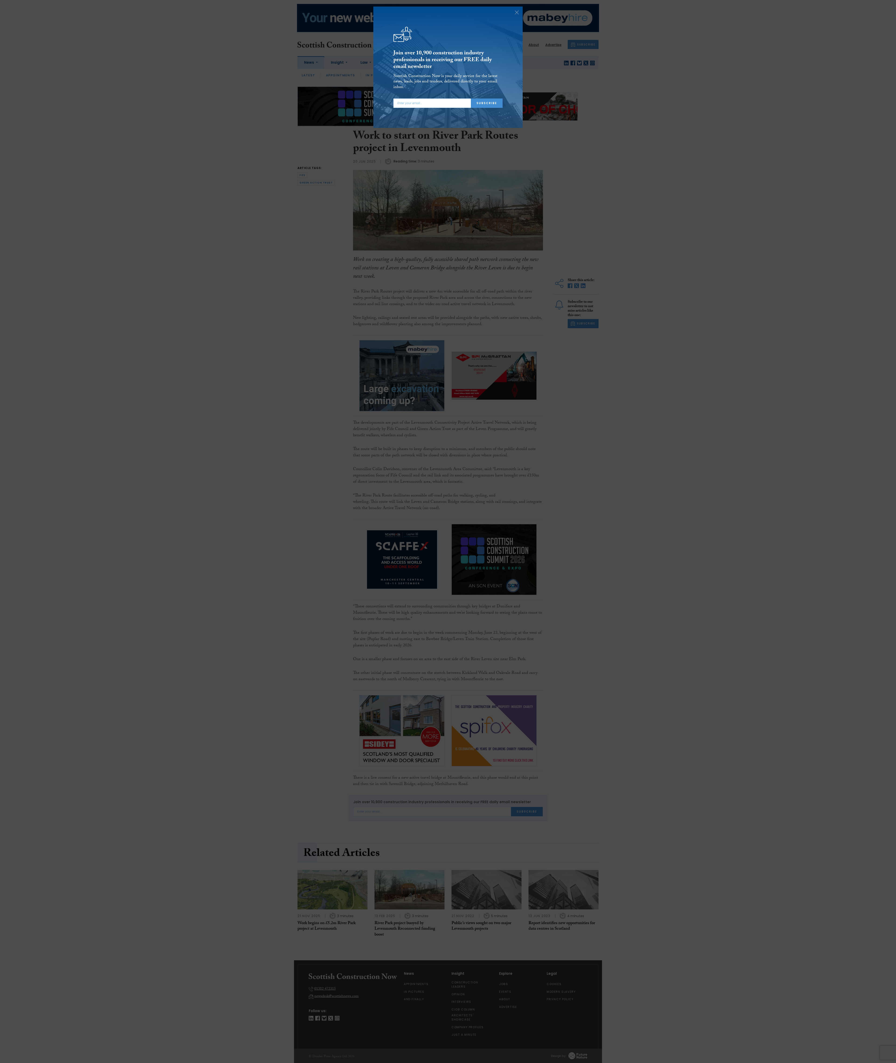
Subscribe (486, 103)
